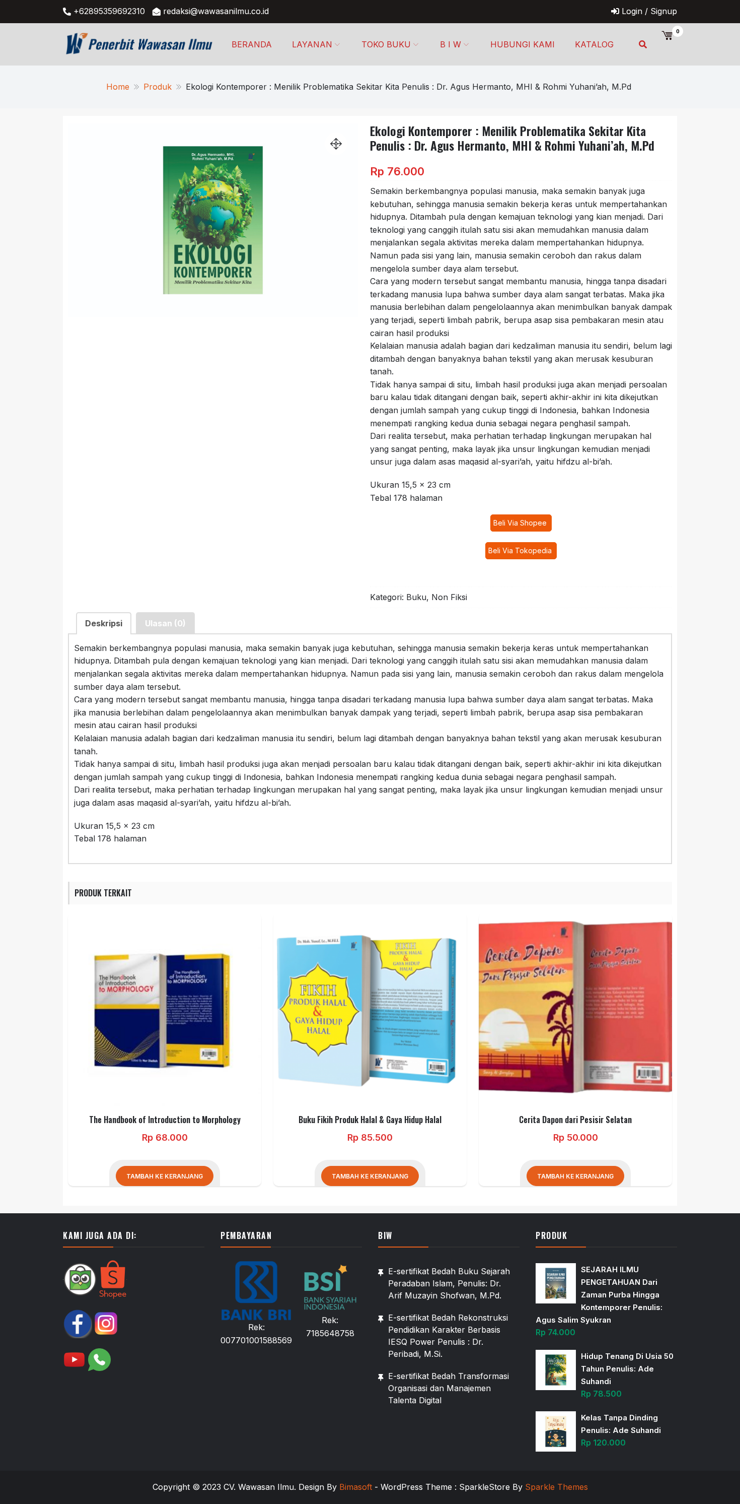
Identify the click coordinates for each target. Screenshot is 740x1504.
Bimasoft (355, 1487)
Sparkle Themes (556, 1487)
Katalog (594, 44)
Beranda (252, 44)
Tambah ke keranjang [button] (164, 1176)
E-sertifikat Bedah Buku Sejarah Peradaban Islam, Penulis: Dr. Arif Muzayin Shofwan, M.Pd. (449, 1283)
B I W (450, 44)
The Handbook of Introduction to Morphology (165, 1120)
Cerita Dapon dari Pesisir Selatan (575, 1120)
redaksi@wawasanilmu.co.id (216, 11)
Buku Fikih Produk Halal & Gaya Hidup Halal (370, 1120)
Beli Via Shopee (521, 522)
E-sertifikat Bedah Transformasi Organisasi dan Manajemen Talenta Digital (448, 1388)
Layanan (312, 44)
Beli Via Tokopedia (521, 550)
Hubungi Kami (522, 44)
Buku (416, 597)
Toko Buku (386, 44)
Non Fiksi (449, 597)
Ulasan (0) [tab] (165, 623)
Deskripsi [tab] (103, 623)
